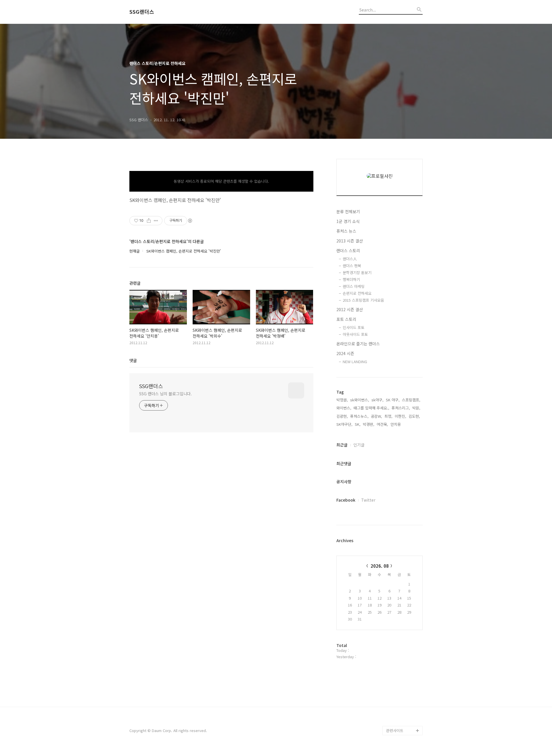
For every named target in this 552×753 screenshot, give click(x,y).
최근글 (342, 445)
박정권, (342, 400)
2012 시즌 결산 (349, 309)
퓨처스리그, (401, 408)
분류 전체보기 (348, 211)
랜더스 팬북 (352, 265)
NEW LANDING (355, 361)
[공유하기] (148, 220)
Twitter (368, 500)
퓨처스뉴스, (359, 416)
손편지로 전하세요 (357, 293)
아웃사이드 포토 (355, 334)
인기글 (359, 445)
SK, (358, 424)
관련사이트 (394, 730)
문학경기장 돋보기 (357, 272)
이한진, (400, 416)
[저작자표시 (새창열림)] (189, 220)
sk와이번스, (359, 400)
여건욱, (382, 424)
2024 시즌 (345, 353)
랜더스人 (350, 258)
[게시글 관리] (156, 220)
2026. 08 (380, 566)
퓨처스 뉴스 (346, 231)
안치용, (396, 424)
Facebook (345, 500)
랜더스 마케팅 (354, 286)
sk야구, (377, 400)
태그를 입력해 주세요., (371, 408)
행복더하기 (351, 279)
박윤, (416, 408)
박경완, (368, 424)
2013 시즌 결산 (349, 241)
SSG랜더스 (141, 12)
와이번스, (343, 408)
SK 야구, (393, 400)
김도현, (414, 416)
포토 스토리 (346, 319)
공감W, (376, 416)
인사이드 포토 (354, 327)
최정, (388, 416)
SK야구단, (344, 424)
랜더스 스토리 (348, 250)
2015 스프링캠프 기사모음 (363, 300)
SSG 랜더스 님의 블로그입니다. (165, 393)
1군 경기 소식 (348, 221)
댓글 (133, 360)
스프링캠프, (411, 400)
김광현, (342, 416)
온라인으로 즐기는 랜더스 (358, 343)
